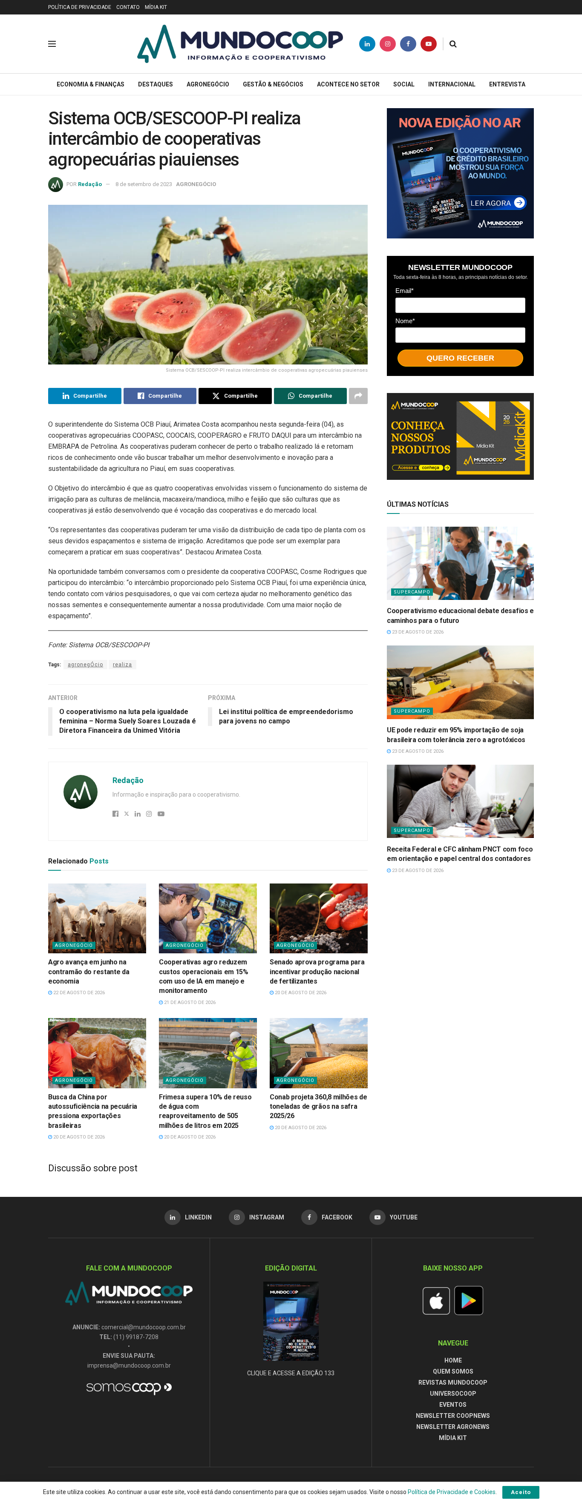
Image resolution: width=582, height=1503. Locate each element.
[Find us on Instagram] (388, 44)
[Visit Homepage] (240, 43)
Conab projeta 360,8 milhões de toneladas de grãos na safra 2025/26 (318, 1106)
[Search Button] (453, 43)
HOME (453, 1360)
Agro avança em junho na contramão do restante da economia (88, 971)
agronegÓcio (85, 665)
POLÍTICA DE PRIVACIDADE (79, 7)
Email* (404, 290)
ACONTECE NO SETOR (348, 84)
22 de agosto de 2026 (78, 992)
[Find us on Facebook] (408, 44)
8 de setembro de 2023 (143, 184)
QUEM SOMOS (453, 1371)
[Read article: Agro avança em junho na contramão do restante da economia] (97, 918)
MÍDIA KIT (156, 7)
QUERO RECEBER (460, 357)
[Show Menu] (52, 44)
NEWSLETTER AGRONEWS (453, 1426)
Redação (90, 184)
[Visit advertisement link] (460, 173)
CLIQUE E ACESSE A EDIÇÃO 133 (290, 1373)
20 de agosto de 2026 (300, 992)
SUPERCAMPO (412, 592)
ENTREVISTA (507, 84)
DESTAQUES (155, 84)
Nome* (405, 320)
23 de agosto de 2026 (417, 632)
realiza (122, 665)
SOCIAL (404, 84)
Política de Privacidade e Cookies (452, 1492)
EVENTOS (453, 1404)
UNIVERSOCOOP (453, 1393)
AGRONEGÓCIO (208, 84)
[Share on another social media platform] (358, 396)
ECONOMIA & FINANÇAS (90, 84)
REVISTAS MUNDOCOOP (452, 1382)
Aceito (521, 1492)
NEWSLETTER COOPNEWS (453, 1415)
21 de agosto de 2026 (189, 1002)
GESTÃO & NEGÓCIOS (273, 84)
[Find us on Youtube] (429, 44)
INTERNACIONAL (451, 84)
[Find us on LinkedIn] (367, 44)
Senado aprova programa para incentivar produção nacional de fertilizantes (317, 971)
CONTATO (128, 7)
